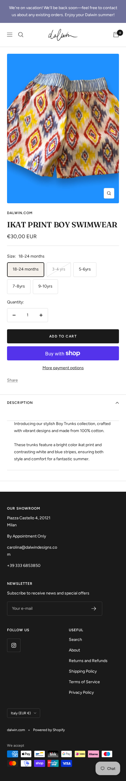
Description (20, 403)
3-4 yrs (58, 269)
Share (12, 380)
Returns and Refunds (88, 660)
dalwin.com (20, 213)
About (74, 650)
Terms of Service (84, 681)
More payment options (63, 367)
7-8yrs (19, 286)
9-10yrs (45, 286)
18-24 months (26, 269)
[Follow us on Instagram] (13, 645)
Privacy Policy (81, 692)
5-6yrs (85, 269)
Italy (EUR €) (21, 713)
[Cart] (116, 34)
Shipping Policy (83, 671)
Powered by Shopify (49, 730)
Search (75, 639)
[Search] (20, 34)
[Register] (93, 609)
